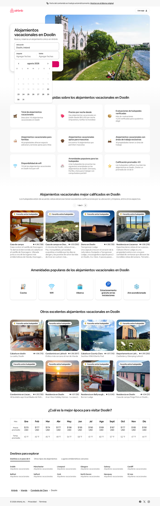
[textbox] (25, 56)
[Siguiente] (85, 205)
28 (43, 94)
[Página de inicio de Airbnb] (16, 11)
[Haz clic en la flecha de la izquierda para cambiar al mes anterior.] (18, 63)
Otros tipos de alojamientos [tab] (45, 459)
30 (18, 99)
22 (48, 89)
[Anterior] (75, 205)
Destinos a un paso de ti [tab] (20, 459)
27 (38, 94)
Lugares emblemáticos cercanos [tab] (74, 459)
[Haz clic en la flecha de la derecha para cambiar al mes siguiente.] (48, 63)
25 (28, 94)
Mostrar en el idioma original (102, 3)
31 (23, 99)
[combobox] (36, 47)
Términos (43, 502)
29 (48, 94)
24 (23, 94)
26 (33, 94)
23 (18, 94)
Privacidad (32, 502)
